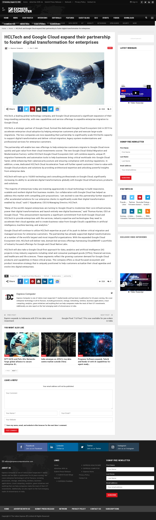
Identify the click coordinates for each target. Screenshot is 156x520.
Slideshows (55, 24)
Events (106, 18)
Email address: (126, 166)
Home (25, 2)
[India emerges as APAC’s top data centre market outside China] (58, 344)
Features (70, 18)
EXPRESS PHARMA (65, 481)
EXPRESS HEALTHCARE (92, 465)
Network (68, 2)
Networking (101, 23)
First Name (124, 148)
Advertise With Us (36, 2)
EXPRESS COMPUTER (91, 468)
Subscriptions (112, 509)
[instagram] (152, 2)
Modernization (56, 276)
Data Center (73, 23)
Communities (9, 24)
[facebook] (141, 2)
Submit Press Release (53, 2)
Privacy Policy (80, 2)
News (15, 18)
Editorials (56, 18)
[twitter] (145, 2)
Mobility (90, 23)
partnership (67, 276)
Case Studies (39, 24)
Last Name (124, 157)
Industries (24, 24)
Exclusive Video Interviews (133, 237)
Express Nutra (88, 472)
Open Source (114, 23)
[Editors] (3, 461)
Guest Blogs (84, 18)
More (135, 23)
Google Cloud (14, 276)
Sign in (135, 2)
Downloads (129, 18)
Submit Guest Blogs (65, 475)
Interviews (42, 18)
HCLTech (46, 276)
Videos (116, 18)
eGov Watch (27, 18)
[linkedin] (149, 2)
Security (126, 23)
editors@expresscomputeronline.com (19, 461)
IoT (82, 23)
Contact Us (91, 2)
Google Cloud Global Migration (31, 276)
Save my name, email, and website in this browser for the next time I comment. (37, 425)
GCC (96, 18)
